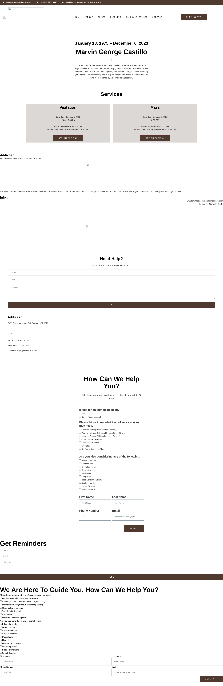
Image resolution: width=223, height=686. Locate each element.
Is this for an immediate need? (99, 409)
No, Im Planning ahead (91, 417)
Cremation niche (88, 467)
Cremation (85, 446)
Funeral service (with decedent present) (98, 430)
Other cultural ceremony (92, 439)
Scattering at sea (88, 483)
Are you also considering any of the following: (109, 456)
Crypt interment (88, 470)
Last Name (119, 497)
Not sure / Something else (92, 449)
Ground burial (87, 464)
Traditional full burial (90, 442)
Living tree (86, 476)
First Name (86, 497)
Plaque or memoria (89, 486)
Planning (115, 17)
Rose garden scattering (91, 480)
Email (116, 510)
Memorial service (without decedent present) (100, 436)
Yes (83, 414)
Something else (88, 489)
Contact (157, 17)
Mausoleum (86, 473)
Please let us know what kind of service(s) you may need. (109, 424)
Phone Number (89, 510)
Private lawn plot (88, 460)
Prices (101, 17)
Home (78, 17)
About (89, 17)
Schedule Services (136, 17)
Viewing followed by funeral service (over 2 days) (103, 433)
